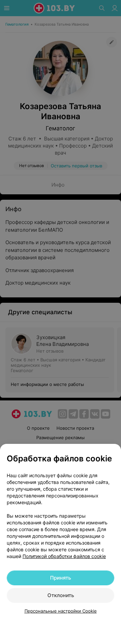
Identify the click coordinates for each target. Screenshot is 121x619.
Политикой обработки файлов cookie (64, 556)
